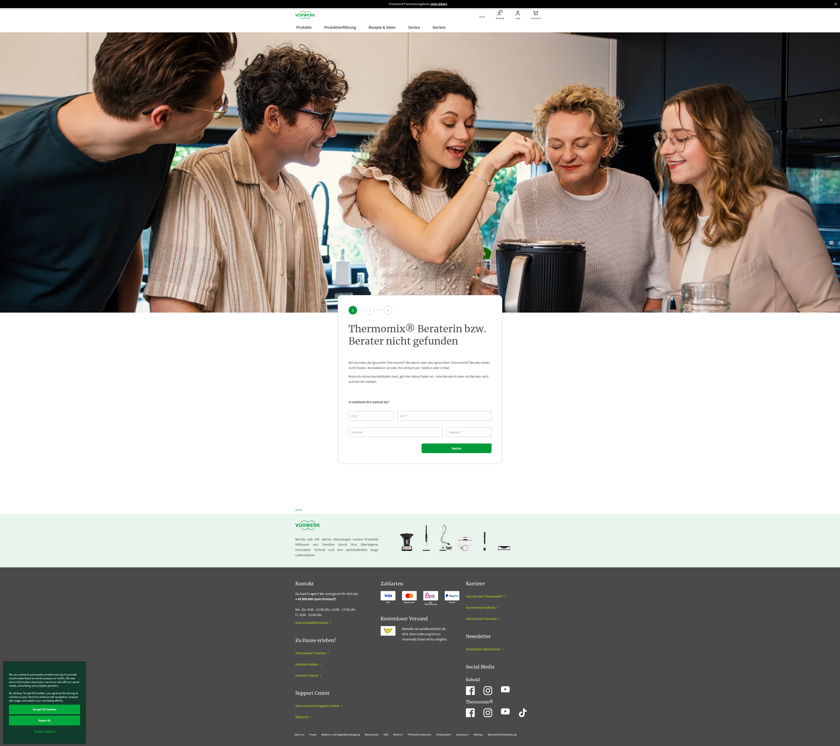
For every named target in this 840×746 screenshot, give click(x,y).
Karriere (439, 27)
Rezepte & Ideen (382, 27)
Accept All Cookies (44, 709)
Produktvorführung (340, 27)
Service (414, 27)
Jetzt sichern (438, 4)
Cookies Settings (44, 731)
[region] (45, 703)
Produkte (304, 27)
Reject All (44, 720)
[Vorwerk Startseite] (305, 15)
